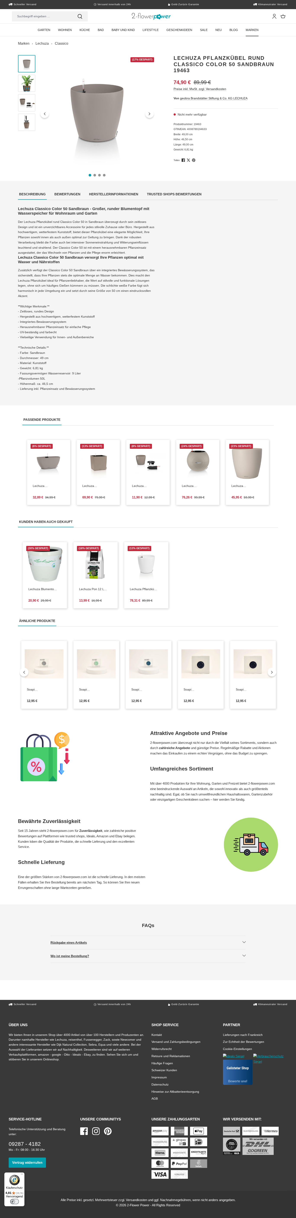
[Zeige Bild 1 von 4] (90, 175)
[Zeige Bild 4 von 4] (104, 175)
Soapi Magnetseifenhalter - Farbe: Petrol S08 (148, 690)
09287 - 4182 (25, 1144)
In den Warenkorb (51, 476)
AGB (154, 1098)
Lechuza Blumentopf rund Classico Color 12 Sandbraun (148, 486)
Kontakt (156, 1035)
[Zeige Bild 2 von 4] (94, 175)
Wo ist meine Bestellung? (73, 956)
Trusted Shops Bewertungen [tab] (175, 194)
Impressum (159, 1077)
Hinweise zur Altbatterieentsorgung (175, 1091)
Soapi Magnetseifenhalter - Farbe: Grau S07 (44, 690)
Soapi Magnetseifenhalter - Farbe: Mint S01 (96, 690)
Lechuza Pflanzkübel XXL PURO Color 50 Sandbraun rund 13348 (196, 486)
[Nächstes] (149, 113)
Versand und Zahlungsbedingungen (175, 1041)
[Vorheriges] (44, 113)
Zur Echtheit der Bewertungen (243, 1041)
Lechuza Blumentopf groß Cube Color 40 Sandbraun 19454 (98, 486)
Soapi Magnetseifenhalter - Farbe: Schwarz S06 (253, 690)
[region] (87, 113)
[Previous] (24, 672)
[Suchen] (80, 16)
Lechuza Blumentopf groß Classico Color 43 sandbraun (247, 486)
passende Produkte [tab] (42, 419)
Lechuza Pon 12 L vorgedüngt (95, 589)
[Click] (151, 16)
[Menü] (21, 1175)
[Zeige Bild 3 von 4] (99, 175)
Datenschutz (160, 1084)
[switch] (14, 1201)
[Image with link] (82, 757)
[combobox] (42, 16)
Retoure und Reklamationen (170, 1056)
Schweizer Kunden (164, 1070)
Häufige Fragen (162, 1063)
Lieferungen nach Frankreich (243, 1035)
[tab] (32, 194)
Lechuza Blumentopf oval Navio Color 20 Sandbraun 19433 (49, 486)
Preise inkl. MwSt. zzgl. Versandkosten (200, 89)
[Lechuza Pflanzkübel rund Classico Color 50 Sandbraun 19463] (97, 113)
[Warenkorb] (283, 16)
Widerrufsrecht (161, 1049)
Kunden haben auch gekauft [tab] (46, 522)
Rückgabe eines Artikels (72, 942)
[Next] (272, 672)
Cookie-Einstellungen (237, 1049)
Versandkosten (136, 1200)
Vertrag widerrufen (29, 1162)
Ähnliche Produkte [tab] (37, 621)
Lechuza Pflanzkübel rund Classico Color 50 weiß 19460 (146, 589)
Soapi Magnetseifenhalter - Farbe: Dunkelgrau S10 (198, 690)
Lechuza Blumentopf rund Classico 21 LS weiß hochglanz (44, 589)
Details (151, 476)
